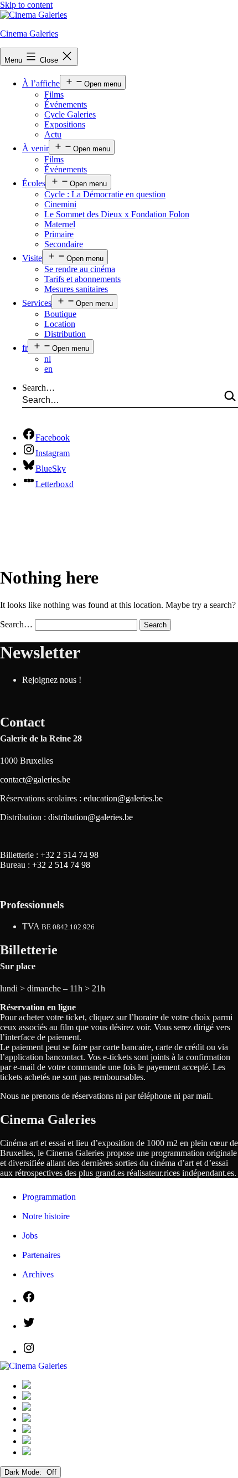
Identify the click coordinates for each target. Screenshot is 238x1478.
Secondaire (63, 244)
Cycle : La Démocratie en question (104, 194)
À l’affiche (41, 83)
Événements (65, 104)
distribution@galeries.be (90, 817)
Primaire (59, 234)
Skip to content (26, 4)
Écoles (33, 183)
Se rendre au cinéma (79, 269)
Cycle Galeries (70, 114)
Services (36, 303)
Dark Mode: (24, 1472)
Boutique (60, 314)
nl (47, 359)
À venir (35, 148)
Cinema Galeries (29, 33)
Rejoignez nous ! (51, 679)
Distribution (65, 334)
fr (25, 347)
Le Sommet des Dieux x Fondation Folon (116, 214)
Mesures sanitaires (76, 289)
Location (59, 324)
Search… (38, 387)
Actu (52, 134)
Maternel (59, 224)
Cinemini (60, 204)
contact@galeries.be (35, 779)
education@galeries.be (123, 798)
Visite (32, 258)
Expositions (64, 124)
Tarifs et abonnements (82, 279)
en (48, 369)
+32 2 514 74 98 (69, 855)
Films (54, 94)
